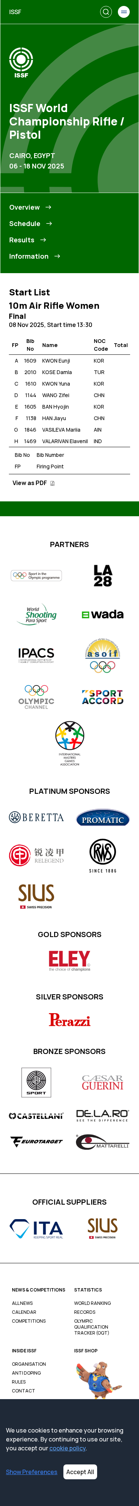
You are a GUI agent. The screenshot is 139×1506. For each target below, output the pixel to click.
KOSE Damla (57, 372)
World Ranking (92, 1303)
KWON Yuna (56, 383)
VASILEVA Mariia (61, 429)
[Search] (106, 12)
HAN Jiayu (54, 418)
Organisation (29, 1364)
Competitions (29, 1321)
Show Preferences (31, 1472)
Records (84, 1312)
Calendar (24, 1312)
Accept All (80, 1472)
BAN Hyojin (55, 406)
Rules (19, 1382)
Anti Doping (26, 1373)
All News (22, 1303)
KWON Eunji (56, 360)
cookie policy (67, 1448)
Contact (23, 1391)
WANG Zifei (55, 395)
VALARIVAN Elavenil (65, 441)
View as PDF (30, 483)
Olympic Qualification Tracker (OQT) (91, 1327)
